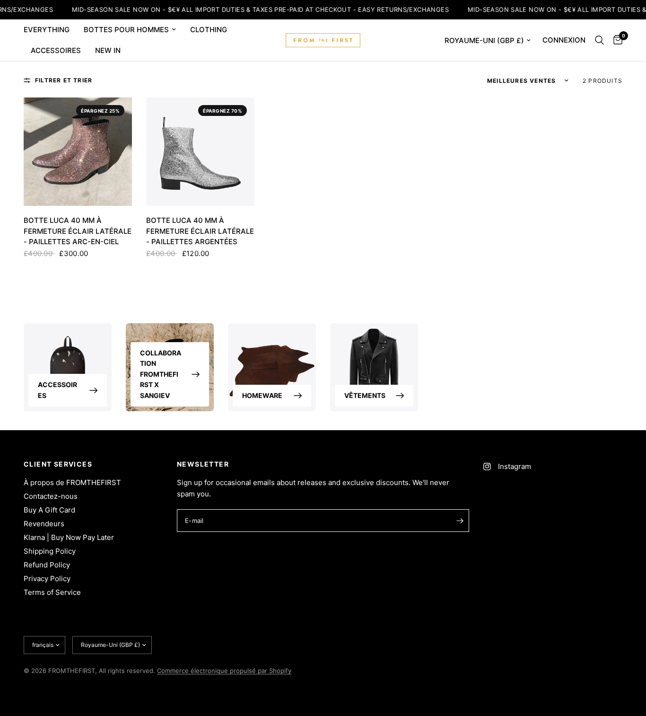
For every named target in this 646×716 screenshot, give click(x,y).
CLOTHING (208, 29)
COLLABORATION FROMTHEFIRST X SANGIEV (160, 374)
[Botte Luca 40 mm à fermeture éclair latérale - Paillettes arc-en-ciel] (78, 151)
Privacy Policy (47, 578)
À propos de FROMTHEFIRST (72, 482)
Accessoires (56, 50)
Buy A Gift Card (49, 509)
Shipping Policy (50, 551)
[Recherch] (599, 40)
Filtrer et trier (63, 80)
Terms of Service (52, 592)
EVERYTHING (47, 29)
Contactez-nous (51, 496)
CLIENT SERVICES (58, 464)
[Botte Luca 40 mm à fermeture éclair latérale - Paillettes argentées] (200, 151)
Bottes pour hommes (126, 29)
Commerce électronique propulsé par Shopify (224, 670)
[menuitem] (50, 29)
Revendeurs (44, 523)
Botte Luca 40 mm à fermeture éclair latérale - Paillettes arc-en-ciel (77, 231)
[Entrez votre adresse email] (459, 520)
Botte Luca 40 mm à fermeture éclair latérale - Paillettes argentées (200, 231)
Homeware (262, 395)
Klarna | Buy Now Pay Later (69, 537)
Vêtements (364, 395)
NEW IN (108, 50)
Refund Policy (47, 564)
